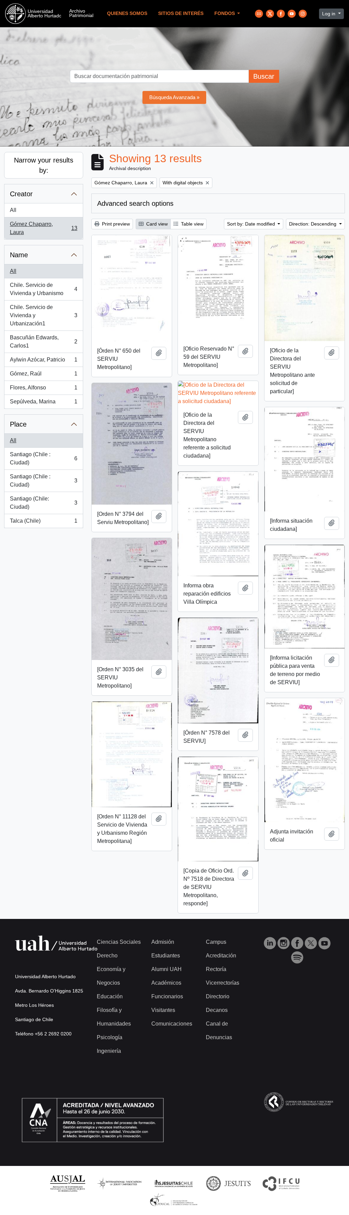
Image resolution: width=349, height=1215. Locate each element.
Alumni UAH (166, 969)
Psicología (109, 1037)
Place (18, 424)
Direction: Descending (313, 224)
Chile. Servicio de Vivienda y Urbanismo (43, 289)
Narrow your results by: (43, 165)
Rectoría (216, 969)
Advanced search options (135, 203)
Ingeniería (109, 1051)
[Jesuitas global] (228, 1183)
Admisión (162, 942)
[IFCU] (281, 1183)
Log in (329, 13)
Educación (110, 996)
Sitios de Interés (180, 13)
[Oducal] (174, 1199)
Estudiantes (165, 955)
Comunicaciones (171, 1024)
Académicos (166, 983)
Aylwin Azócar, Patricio (43, 362)
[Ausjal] (67, 1183)
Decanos (217, 1010)
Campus (216, 942)
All (13, 210)
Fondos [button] (225, 13)
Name (19, 255)
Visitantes (163, 1010)
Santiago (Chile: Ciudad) (43, 503)
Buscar (263, 76)
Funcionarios (167, 996)
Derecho (107, 955)
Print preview (115, 224)
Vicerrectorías (222, 983)
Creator (21, 194)
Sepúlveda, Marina (43, 404)
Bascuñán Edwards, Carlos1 (43, 342)
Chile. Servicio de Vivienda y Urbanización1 (43, 315)
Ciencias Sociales (119, 942)
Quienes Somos (127, 13)
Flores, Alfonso (43, 390)
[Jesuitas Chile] (174, 1183)
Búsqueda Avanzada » (174, 97)
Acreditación (221, 955)
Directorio (217, 996)
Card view (156, 224)
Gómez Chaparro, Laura (43, 228)
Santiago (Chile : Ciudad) (43, 458)
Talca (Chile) (43, 523)
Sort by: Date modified (251, 224)
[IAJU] (119, 1183)
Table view (191, 224)
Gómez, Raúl (43, 376)
